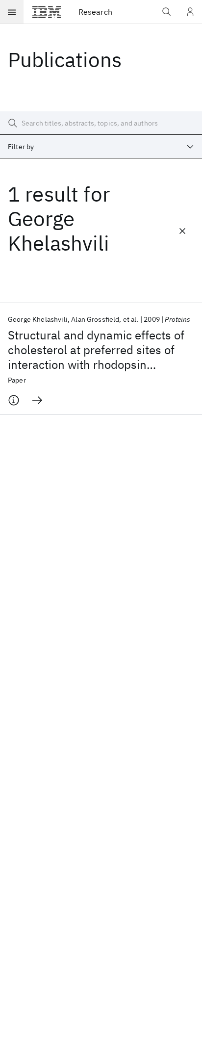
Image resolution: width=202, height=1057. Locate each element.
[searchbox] (101, 123)
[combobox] (101, 146)
